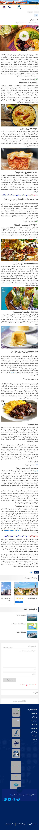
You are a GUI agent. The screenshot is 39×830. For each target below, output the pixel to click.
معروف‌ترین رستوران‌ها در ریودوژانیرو (16, 536)
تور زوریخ (34, 724)
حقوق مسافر (10, 824)
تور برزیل (13, 372)
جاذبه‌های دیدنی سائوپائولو (12, 530)
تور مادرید (34, 736)
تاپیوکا (36, 471)
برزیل (30, 12)
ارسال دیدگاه (9, 680)
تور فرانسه (34, 713)
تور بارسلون (34, 732)
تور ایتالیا (34, 717)
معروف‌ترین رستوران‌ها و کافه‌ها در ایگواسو (14, 195)
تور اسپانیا (34, 721)
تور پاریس (34, 728)
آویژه (11, 794)
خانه (36, 12)
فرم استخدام (21, 824)
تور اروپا (35, 739)
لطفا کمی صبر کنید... (19, 701)
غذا (36, 15)
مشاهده (19, 602)
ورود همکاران (32, 824)
